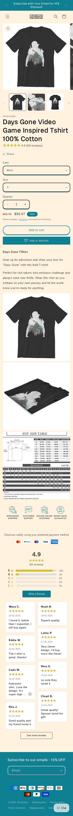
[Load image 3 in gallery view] (55, 102)
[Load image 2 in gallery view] (36, 102)
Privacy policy (57, 802)
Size (5, 179)
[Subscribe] (61, 770)
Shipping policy (37, 808)
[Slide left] (4, 103)
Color (6, 162)
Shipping (23, 219)
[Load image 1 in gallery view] (17, 102)
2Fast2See (22, 802)
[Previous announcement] (7, 5)
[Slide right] (69, 103)
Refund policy (39, 802)
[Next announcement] (66, 5)
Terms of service (17, 808)
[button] (7, 16)
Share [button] (10, 153)
